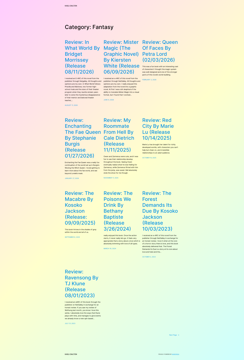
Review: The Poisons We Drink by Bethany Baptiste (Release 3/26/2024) (118, 211)
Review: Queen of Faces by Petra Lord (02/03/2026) (160, 51)
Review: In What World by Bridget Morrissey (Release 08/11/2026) (82, 57)
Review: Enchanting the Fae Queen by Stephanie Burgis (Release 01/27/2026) (83, 138)
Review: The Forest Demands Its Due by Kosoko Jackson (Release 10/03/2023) (160, 211)
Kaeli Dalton (71, 6)
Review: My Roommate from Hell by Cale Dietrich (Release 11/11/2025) (119, 135)
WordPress (175, 354)
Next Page (174, 335)
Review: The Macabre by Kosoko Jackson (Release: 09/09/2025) (80, 208)
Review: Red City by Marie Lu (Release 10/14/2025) (158, 129)
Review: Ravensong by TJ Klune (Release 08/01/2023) (81, 283)
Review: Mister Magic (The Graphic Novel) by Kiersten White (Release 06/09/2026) (122, 57)
